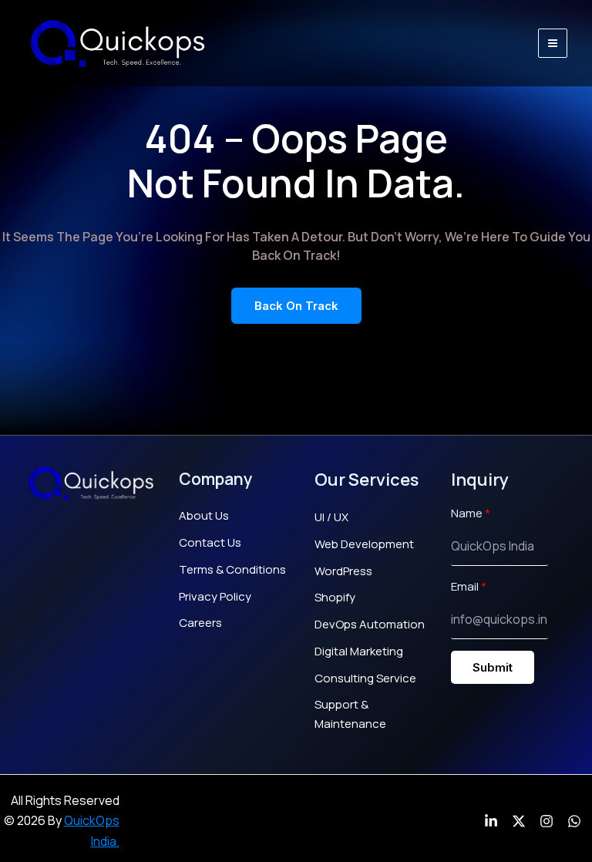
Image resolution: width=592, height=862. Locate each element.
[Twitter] (519, 821)
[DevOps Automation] (369, 625)
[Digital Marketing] (358, 652)
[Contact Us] (210, 543)
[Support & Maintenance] (373, 714)
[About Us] (204, 516)
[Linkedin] (491, 821)
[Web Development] (364, 544)
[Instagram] (546, 821)
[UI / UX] (331, 517)
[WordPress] (343, 571)
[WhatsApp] (574, 821)
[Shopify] (334, 598)
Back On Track (296, 305)
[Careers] (200, 623)
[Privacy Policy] (215, 597)
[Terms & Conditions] (232, 570)
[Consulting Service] (365, 679)
